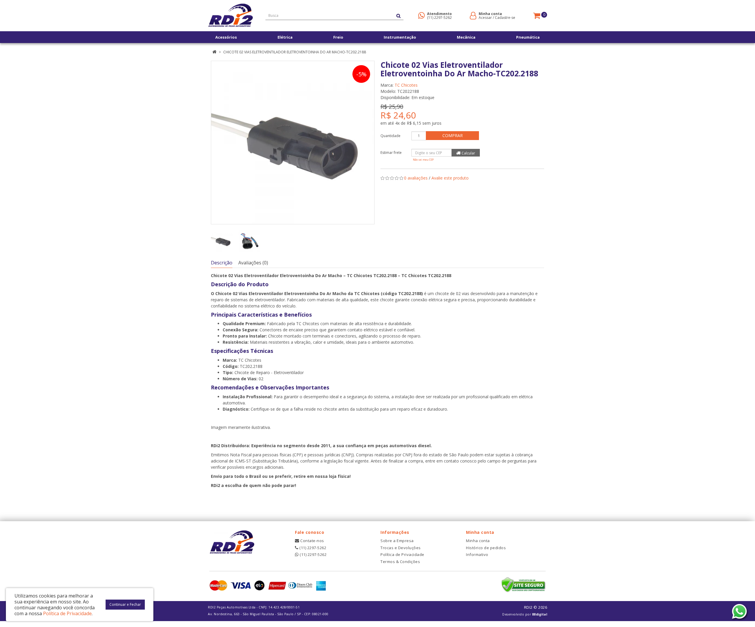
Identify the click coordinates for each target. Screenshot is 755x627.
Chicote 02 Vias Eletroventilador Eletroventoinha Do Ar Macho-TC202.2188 (294, 52)
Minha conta (478, 540)
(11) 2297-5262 (439, 17)
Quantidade (390, 135)
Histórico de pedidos (486, 547)
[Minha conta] (473, 15)
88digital (539, 614)
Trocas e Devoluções (400, 547)
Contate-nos (311, 540)
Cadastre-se (505, 17)
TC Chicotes (406, 85)
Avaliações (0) (253, 262)
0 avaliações (416, 178)
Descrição (221, 262)
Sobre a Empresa (397, 540)
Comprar (452, 135)
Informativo (477, 554)
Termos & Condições (400, 561)
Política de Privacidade (402, 554)
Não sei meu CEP (423, 159)
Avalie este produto (450, 178)
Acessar (485, 17)
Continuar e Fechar (125, 604)
